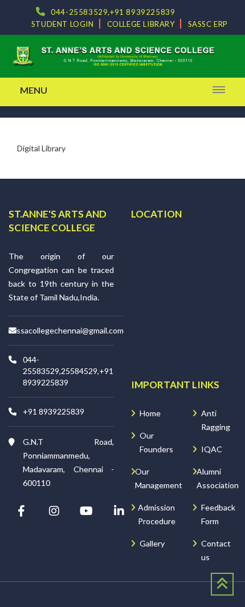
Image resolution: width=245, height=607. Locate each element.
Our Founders (156, 442)
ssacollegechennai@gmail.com (70, 330)
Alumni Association (218, 478)
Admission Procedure (156, 514)
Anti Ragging (215, 420)
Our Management (158, 478)
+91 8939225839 (53, 411)
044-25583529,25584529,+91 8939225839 (68, 371)
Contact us (216, 550)
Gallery (152, 543)
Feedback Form (218, 514)
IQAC (211, 449)
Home (150, 413)
